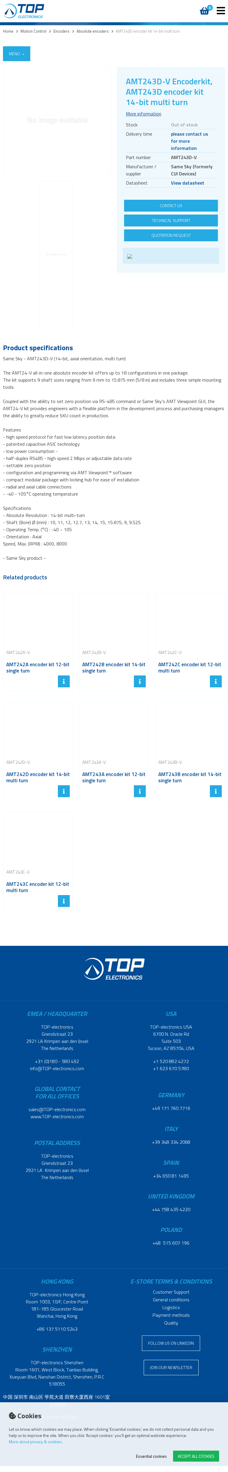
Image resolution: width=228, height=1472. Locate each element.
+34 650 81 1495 (171, 1175)
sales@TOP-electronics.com (57, 1109)
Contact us (171, 205)
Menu (15, 53)
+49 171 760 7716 (171, 1108)
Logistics (171, 1307)
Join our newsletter (171, 1367)
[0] (203, 8)
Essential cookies (151, 1456)
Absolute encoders (93, 31)
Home (8, 31)
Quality (171, 1322)
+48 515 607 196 (171, 1242)
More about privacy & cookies (35, 1441)
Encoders (61, 31)
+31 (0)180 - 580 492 (57, 1061)
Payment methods (171, 1315)
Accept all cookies (196, 1456)
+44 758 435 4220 (171, 1209)
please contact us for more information (189, 141)
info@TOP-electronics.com (57, 1068)
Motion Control (33, 31)
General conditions (171, 1299)
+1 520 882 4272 (171, 1061)
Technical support (171, 220)
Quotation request (171, 235)
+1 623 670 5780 (171, 1068)
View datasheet (187, 182)
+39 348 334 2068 (171, 1142)
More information (143, 113)
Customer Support (171, 1291)
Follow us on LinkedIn (171, 1343)
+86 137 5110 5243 (57, 1329)
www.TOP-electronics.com (57, 1116)
